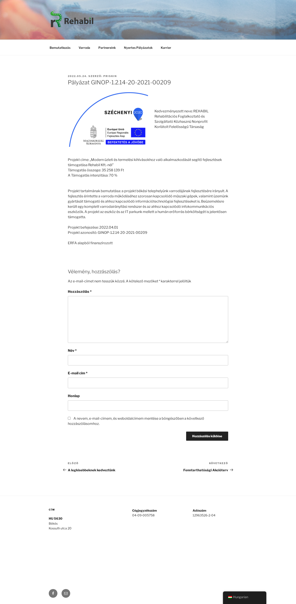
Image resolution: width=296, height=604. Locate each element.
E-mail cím (78, 373)
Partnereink (107, 47)
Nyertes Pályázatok (138, 47)
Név (72, 351)
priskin (110, 76)
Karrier (166, 47)
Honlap (74, 396)
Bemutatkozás (60, 47)
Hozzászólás (80, 292)
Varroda (84, 47)
